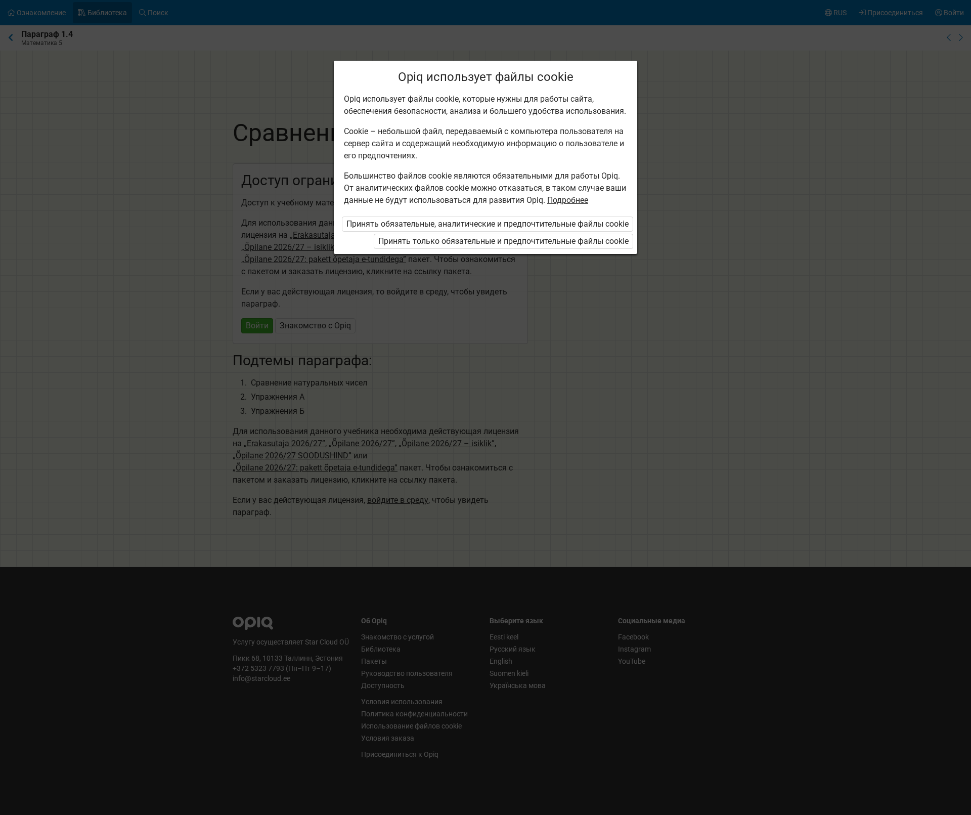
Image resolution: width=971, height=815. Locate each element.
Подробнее (567, 200)
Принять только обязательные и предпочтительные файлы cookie (503, 241)
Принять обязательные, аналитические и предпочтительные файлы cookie (487, 224)
